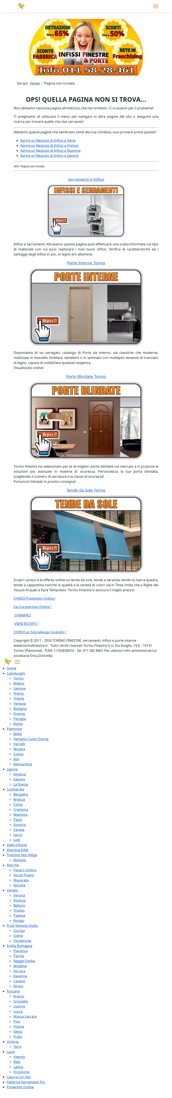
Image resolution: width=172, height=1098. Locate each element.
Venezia (19, 703)
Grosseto (20, 1001)
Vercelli (19, 744)
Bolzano (19, 860)
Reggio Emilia (24, 961)
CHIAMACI (22, 615)
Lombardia (15, 789)
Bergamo (20, 794)
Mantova (20, 814)
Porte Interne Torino (86, 262)
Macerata (21, 880)
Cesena (19, 981)
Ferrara (19, 971)
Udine (18, 935)
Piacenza (20, 951)
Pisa (16, 1021)
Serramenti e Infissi (86, 179)
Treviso (19, 910)
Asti (16, 759)
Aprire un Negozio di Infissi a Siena (48, 140)
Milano (18, 683)
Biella (17, 734)
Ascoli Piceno (23, 875)
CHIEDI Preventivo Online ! (35, 598)
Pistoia (18, 1026)
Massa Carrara (25, 1016)
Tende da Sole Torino (86, 490)
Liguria (12, 769)
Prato (17, 1036)
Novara (19, 749)
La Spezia (20, 784)
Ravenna (20, 976)
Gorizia (19, 930)
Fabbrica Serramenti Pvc (26, 1082)
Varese (18, 829)
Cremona (20, 809)
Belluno (19, 905)
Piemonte (14, 728)
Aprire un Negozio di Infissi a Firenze (49, 145)
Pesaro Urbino (24, 870)
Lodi (16, 839)
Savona (19, 779)
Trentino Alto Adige (22, 855)
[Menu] (155, 6)
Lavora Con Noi (19, 1077)
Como (18, 804)
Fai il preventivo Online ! (32, 607)
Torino (18, 678)
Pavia (17, 819)
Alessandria (22, 764)
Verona (19, 895)
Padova (19, 915)
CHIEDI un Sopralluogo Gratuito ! (40, 632)
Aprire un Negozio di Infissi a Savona (49, 155)
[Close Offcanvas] (17, 662)
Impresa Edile (17, 850)
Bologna (20, 708)
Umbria (13, 1041)
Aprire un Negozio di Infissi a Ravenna (50, 150)
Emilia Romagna (19, 945)
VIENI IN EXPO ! (26, 623)
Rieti (16, 1062)
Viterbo (19, 1056)
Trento (18, 693)
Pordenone (22, 940)
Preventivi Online (20, 1087)
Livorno (19, 1006)
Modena (20, 966)
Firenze (19, 713)
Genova (19, 688)
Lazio (11, 1051)
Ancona (19, 885)
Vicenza (19, 900)
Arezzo (18, 996)
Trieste (18, 698)
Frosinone (21, 1072)
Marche (13, 865)
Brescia (19, 799)
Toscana (13, 991)
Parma (18, 956)
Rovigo (18, 920)
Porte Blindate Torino (86, 376)
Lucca (17, 1011)
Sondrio (19, 824)
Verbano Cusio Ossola (30, 739)
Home (11, 668)
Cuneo (18, 754)
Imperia (19, 774)
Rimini (18, 986)
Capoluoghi (16, 673)
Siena (17, 1031)
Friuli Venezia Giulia (22, 925)
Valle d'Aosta (17, 845)
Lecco (17, 834)
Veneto (12, 890)
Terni (17, 1046)
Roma (18, 723)
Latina (18, 1067)
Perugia (19, 718)
